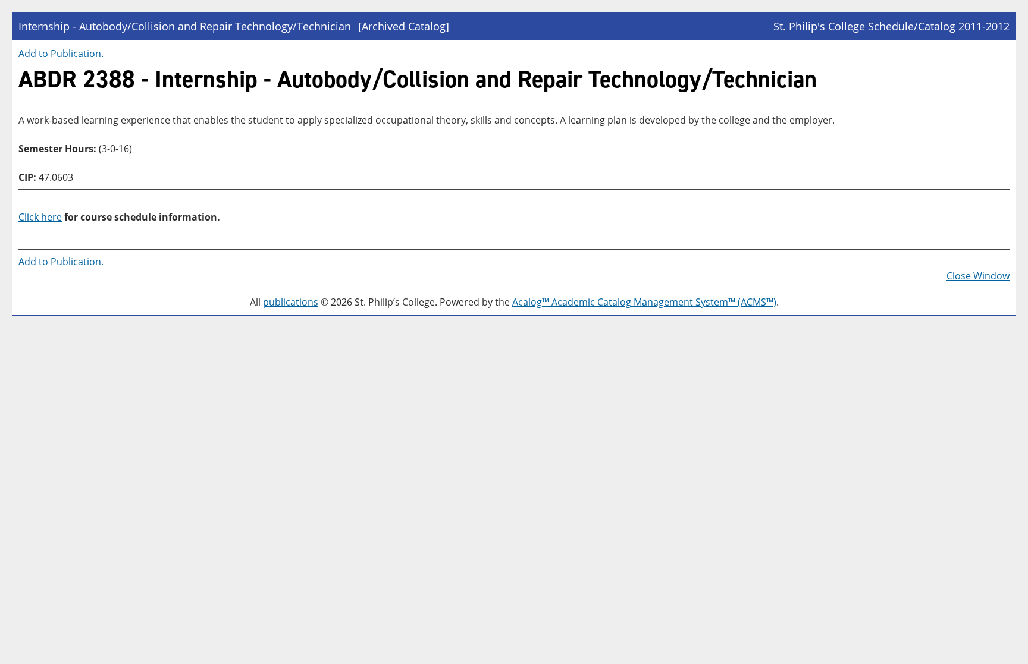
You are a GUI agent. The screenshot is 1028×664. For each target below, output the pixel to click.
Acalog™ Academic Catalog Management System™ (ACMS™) (644, 302)
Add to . (61, 53)
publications (290, 302)
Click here (40, 217)
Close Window (978, 275)
